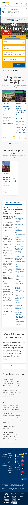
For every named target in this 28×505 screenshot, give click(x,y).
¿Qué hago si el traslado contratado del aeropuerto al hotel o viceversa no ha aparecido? (19, 305)
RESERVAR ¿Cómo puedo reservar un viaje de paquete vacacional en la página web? (19, 249)
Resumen (6, 103)
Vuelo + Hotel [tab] (12, 36)
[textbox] (14, 42)
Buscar (19, 64)
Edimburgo (15, 70)
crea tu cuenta (14, 20)
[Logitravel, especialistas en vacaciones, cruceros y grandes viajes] (6, 2)
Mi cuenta (22, 4)
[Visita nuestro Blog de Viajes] (24, 479)
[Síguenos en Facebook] (22, 457)
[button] (24, 37)
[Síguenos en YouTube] (22, 464)
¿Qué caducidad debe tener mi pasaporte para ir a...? (20, 236)
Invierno (8, 70)
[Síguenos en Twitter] (22, 468)
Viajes (3, 70)
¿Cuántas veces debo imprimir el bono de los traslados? (20, 323)
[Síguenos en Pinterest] (22, 472)
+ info (12, 103)
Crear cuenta (17, 4)
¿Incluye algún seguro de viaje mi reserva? (19, 283)
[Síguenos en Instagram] (22, 460)
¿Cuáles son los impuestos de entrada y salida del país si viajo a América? (19, 297)
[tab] (9, 143)
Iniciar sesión (23, 13)
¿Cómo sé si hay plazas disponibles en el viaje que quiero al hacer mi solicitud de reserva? (20, 269)
